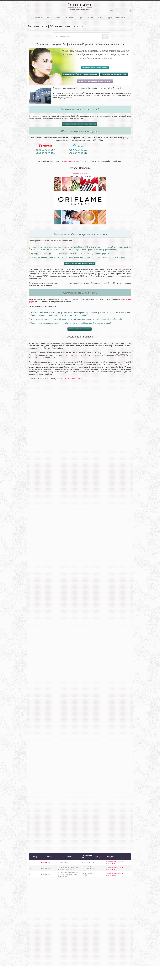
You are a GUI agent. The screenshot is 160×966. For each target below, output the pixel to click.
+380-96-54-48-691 (78, 150)
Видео (109, 18)
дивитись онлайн (80, 173)
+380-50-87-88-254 (45, 153)
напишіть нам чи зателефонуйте (69, 379)
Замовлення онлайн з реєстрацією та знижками (80, 74)
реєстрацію (68, 355)
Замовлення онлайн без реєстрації (114, 74)
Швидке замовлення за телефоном (95, 67)
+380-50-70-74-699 (45, 150)
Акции (80, 18)
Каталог (69, 18)
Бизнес (59, 18)
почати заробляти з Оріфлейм (79, 329)
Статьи (90, 18)
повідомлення (69, 161)
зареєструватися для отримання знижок (79, 263)
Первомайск (45, 862)
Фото (100, 18)
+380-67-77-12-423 (78, 153)
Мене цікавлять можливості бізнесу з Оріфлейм (94, 81)
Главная (38, 18)
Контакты (120, 18)
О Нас (49, 18)
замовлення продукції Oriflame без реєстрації (79, 124)
